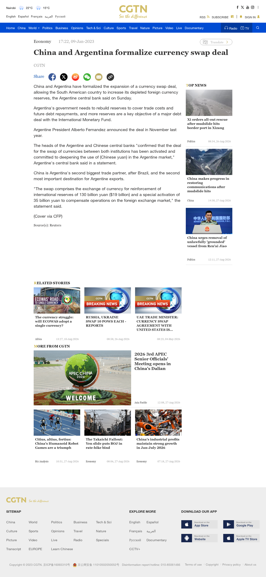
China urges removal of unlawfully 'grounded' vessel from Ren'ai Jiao (207, 242)
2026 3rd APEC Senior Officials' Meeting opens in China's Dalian (152, 361)
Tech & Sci (93, 28)
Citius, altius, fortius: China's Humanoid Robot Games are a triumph (56, 443)
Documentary (194, 28)
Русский (60, 16)
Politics (47, 28)
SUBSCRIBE (220, 17)
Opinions (77, 28)
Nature (145, 28)
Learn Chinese (62, 549)
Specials (102, 540)
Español (23, 16)
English (11, 16)
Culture (109, 28)
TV (247, 28)
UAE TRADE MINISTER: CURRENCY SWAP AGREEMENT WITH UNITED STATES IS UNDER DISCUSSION (157, 323)
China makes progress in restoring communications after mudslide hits (208, 185)
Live (179, 28)
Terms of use (193, 564)
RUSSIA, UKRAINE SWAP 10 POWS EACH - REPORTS (106, 321)
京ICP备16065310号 (56, 564)
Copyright (212, 564)
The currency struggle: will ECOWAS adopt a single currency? (54, 321)
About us (250, 564)
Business (61, 28)
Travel (133, 28)
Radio (233, 28)
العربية (49, 16)
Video (169, 28)
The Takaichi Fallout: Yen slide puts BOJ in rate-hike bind (104, 443)
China (22, 28)
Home (10, 28)
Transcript (13, 549)
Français (36, 16)
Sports (121, 28)
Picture (157, 28)
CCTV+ (134, 549)
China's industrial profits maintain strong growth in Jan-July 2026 (158, 443)
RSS (203, 17)
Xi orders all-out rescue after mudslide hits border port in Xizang (207, 124)
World (32, 28)
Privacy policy (231, 564)
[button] (39, 308)
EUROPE (35, 549)
